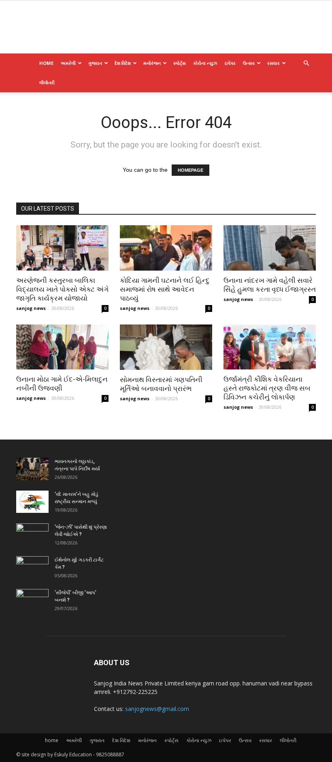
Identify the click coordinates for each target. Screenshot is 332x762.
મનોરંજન (152, 63)
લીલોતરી (47, 82)
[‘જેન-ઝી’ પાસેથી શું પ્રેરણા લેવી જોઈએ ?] (32, 534)
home (46, 63)
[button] (306, 63)
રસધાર (273, 63)
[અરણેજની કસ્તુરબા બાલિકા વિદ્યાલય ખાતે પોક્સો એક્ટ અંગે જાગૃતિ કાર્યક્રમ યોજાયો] (62, 248)
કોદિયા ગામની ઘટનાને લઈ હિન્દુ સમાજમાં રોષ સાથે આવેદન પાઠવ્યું (165, 289)
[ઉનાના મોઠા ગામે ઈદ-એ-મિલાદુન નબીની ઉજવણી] (62, 347)
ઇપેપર (230, 63)
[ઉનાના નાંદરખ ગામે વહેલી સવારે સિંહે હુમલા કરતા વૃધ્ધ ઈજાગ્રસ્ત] (269, 248)
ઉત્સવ (249, 63)
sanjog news (31, 308)
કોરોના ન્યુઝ (205, 63)
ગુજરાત (95, 63)
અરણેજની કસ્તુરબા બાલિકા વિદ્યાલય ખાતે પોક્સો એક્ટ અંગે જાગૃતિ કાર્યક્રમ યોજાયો (62, 289)
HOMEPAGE (190, 170)
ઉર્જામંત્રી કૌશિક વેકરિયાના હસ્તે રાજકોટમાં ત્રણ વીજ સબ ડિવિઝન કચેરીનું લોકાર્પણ (267, 388)
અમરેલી (68, 63)
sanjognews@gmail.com (157, 709)
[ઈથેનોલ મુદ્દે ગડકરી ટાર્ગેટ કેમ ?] (32, 567)
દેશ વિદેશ (123, 63)
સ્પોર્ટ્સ (179, 63)
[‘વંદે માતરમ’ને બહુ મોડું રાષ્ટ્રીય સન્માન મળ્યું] (32, 502)
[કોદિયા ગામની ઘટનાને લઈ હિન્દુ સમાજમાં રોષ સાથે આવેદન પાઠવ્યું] (166, 248)
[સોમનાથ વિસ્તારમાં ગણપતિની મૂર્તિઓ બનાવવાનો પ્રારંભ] (166, 347)
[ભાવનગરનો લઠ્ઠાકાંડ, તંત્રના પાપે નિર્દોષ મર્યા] (32, 469)
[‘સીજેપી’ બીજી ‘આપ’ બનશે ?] (32, 600)
